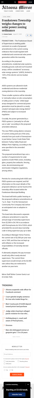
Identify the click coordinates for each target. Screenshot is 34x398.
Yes (7, 370)
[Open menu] (2, 2)
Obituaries (8, 363)
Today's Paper (8, 11)
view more (16, 337)
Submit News (20, 11)
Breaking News (24, 361)
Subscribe (22, 2)
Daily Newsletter (10, 361)
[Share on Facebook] (27, 35)
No (12, 370)
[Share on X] (31, 35)
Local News (6, 16)
